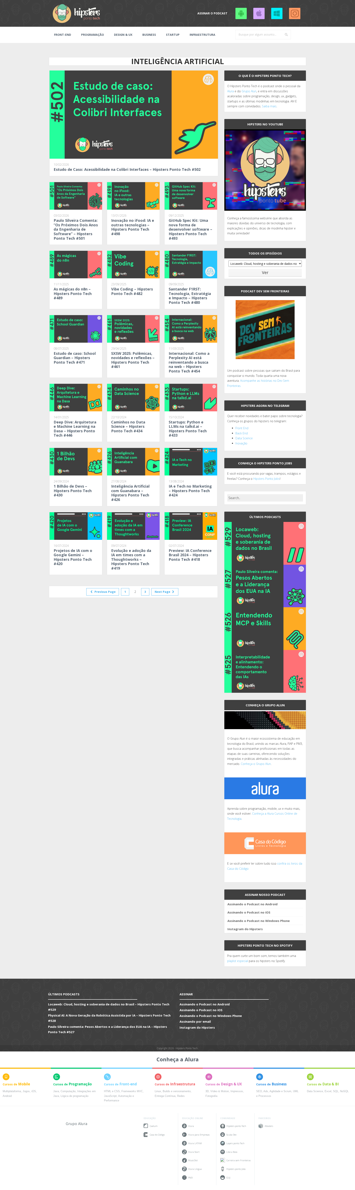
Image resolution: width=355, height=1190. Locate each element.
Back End (241, 433)
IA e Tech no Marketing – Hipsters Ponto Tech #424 (190, 490)
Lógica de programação (74, 1096)
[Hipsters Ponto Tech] (76, 13)
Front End (241, 428)
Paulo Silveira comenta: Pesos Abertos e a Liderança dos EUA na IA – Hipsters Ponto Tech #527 (107, 1029)
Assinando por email (195, 1021)
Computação (68, 1091)
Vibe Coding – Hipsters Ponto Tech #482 (132, 291)
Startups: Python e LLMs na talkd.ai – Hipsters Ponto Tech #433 (188, 429)
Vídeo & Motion (219, 1091)
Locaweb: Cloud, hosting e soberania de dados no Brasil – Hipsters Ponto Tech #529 (108, 1007)
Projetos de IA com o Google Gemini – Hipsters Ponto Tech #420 (73, 557)
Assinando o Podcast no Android (241, 13)
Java (56, 1091)
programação (92, 35)
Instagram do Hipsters (245, 929)
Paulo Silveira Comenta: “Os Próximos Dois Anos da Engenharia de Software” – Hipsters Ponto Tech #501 (76, 229)
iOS (33, 1091)
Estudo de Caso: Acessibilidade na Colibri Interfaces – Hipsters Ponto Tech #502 (127, 169)
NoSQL (344, 1091)
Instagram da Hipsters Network (294, 13)
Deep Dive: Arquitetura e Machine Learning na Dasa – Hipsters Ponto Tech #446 (75, 429)
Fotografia (211, 1096)
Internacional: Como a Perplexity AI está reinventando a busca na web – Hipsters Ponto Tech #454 (189, 362)
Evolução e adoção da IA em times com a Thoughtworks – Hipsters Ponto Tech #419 (131, 559)
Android (7, 1096)
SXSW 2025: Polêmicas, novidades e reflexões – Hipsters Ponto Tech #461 (132, 360)
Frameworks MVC (132, 1091)
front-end (62, 35)
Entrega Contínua (165, 1096)
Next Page (163, 592)
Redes (181, 1096)
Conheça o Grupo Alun (256, 764)
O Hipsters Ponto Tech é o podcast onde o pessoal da (263, 86)
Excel (328, 1091)
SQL (335, 1091)
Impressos (237, 1091)
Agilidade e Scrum (280, 1091)
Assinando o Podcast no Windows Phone (277, 13)
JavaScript (110, 1096)
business (149, 35)
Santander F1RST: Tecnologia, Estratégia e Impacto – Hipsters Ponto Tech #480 (190, 296)
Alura (230, 91)
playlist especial (237, 961)
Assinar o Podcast (212, 13)
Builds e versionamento (177, 1091)
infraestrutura (202, 35)
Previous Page (105, 592)
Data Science (244, 438)
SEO (259, 1091)
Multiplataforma (12, 1091)
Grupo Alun (249, 91)
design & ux (123, 35)
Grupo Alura (76, 1123)
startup (173, 35)
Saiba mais (269, 106)
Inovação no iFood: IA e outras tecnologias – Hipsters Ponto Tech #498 (132, 227)
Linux (158, 1091)
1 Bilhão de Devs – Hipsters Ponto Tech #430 (73, 490)
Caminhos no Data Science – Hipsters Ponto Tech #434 (128, 426)
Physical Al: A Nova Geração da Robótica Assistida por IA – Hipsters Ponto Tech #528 (109, 1018)
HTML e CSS (112, 1091)
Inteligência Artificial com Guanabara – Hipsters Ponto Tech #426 (130, 493)
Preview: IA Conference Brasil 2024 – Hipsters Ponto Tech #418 (190, 555)
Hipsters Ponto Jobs (266, 479)
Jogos (26, 1091)
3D (207, 1091)
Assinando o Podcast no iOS (259, 13)
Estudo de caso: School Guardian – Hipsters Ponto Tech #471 (75, 358)
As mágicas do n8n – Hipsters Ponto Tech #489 (73, 293)
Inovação (241, 443)
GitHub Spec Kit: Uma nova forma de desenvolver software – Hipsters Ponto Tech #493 (190, 229)
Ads (265, 1091)
